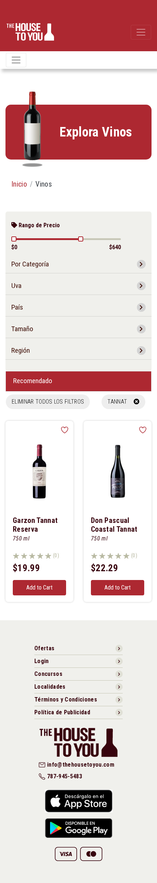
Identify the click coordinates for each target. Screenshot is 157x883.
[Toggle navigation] (141, 32)
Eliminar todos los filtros (48, 401)
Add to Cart (39, 587)
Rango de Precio (38, 225)
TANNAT (120, 401)
